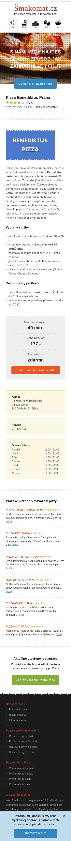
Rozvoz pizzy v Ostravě (23, 741)
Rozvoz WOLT (35, 833)
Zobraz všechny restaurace (35, 679)
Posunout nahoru (18, 709)
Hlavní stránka (17, 714)
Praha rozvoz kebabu (21, 773)
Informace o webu (19, 720)
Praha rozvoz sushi (20, 778)
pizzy (29, 107)
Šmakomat (35, 8)
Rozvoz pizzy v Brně (21, 736)
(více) (9, 521)
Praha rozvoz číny (19, 784)
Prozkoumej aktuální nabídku (35, 370)
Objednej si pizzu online (35, 83)
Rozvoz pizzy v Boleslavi (23, 746)
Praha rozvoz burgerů (21, 768)
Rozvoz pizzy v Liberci (22, 752)
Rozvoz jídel (14, 107)
